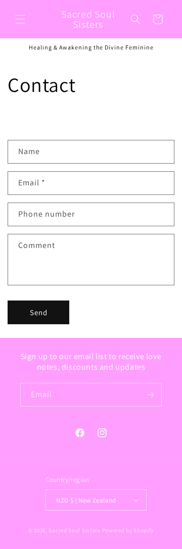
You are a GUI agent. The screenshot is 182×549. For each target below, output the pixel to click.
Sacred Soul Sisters (74, 530)
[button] (20, 19)
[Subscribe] (150, 395)
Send (39, 312)
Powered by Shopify (128, 530)
